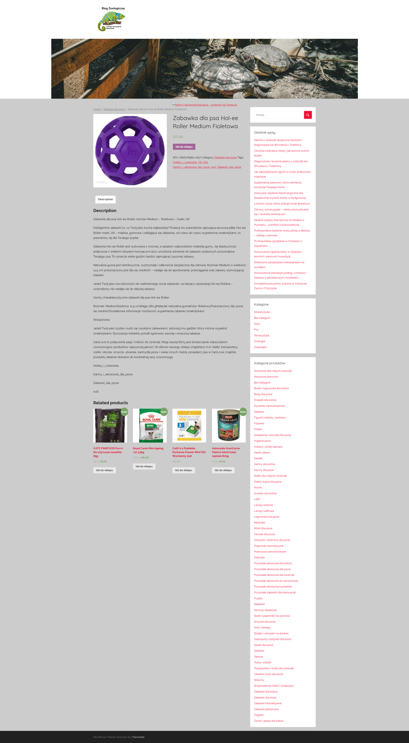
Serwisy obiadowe (265, 610)
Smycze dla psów (265, 621)
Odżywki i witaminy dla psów (272, 540)
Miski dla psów (263, 528)
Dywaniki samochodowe (269, 405)
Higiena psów (262, 440)
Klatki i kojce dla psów (268, 481)
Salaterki (259, 604)
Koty (257, 323)
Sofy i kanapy (262, 627)
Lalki (257, 499)
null (213, 167)
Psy (256, 329)
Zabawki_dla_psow (229, 167)
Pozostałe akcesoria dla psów (272, 569)
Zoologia (259, 341)
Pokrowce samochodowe (270, 551)
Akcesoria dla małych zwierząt (273, 370)
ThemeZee (138, 737)
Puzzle (258, 598)
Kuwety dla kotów (265, 493)
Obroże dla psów (264, 534)
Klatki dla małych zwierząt (270, 475)
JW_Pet (203, 162)
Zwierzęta (260, 347)
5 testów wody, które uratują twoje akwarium (282, 203)
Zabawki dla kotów (266, 691)
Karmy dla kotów (264, 464)
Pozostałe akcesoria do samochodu (276, 580)
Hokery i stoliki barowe (268, 446)
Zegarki (259, 714)
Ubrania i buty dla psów (268, 674)
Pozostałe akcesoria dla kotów (273, 563)
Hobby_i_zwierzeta (185, 162)
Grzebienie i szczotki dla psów (272, 435)
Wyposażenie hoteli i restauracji (274, 685)
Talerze (258, 656)
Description (105, 199)
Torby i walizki (262, 662)
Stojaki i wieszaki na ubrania (271, 633)
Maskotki (259, 522)
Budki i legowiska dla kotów (271, 388)
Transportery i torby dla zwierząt (274, 668)
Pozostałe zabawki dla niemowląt (275, 592)
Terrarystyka (261, 335)
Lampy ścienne (263, 505)
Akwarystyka (262, 312)
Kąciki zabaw (262, 452)
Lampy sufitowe (264, 510)
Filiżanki (259, 423)
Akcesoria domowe (266, 376)
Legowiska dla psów (267, 516)
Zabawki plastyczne (266, 709)
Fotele (258, 429)
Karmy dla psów (264, 470)
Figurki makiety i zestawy (270, 417)
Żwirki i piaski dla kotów (269, 720)
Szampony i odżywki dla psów (272, 639)
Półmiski (259, 557)
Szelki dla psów (263, 645)
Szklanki (259, 650)
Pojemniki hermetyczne (269, 545)
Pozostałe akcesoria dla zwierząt (274, 574)
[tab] (105, 199)
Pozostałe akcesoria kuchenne (273, 586)
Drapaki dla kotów (265, 400)
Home (97, 109)
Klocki (258, 487)
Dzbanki (259, 411)
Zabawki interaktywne (268, 703)
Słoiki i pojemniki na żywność (272, 615)
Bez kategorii (262, 317)
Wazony (259, 680)
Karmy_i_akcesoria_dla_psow (191, 167)
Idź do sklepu (184, 146)
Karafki (258, 458)
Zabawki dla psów (114, 109)
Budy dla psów (263, 394)
